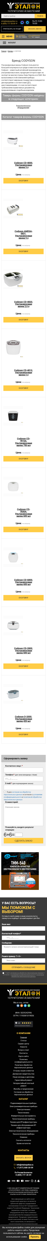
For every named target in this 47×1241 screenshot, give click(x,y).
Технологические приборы (23, 1134)
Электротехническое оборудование (23, 1131)
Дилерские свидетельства (23, 1074)
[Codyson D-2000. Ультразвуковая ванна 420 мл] (13, 694)
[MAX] (22, 22)
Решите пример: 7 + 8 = (11, 956)
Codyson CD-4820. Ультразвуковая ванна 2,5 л (23, 304)
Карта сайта (23, 1056)
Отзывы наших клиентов (23, 1071)
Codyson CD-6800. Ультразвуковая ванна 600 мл (23, 582)
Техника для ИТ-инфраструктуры (23, 1122)
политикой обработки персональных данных (27, 975)
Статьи (23, 1041)
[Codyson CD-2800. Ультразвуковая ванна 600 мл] (13, 625)
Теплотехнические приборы (23, 1119)
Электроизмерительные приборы (23, 1106)
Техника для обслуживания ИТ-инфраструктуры (23, 1126)
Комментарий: (11, 802)
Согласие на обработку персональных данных (23, 1093)
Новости (23, 1047)
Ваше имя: (6, 924)
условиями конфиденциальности (23, 975)
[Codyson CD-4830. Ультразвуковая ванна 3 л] (13, 140)
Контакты (23, 1053)
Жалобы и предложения (23, 1089)
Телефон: (21, 775)
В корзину (23, 181)
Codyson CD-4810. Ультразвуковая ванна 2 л (23, 372)
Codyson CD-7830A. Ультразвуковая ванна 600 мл (23, 512)
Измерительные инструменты (23, 1116)
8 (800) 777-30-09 (8, 24)
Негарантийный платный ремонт (23, 1084)
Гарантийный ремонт (23, 1080)
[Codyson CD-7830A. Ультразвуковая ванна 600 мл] (13, 486)
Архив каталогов (24, 1143)
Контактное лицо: (14, 766)
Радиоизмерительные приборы (23, 1103)
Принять (35, 1237)
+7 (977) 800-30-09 (25, 1168)
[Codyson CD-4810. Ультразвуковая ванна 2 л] (13, 347)
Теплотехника (23, 1113)
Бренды (10, 51)
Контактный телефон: (11, 934)
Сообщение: (7, 943)
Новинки (23, 1137)
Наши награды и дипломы (23, 1077)
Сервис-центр (23, 1044)
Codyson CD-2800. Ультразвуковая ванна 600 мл (23, 650)
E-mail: (19, 783)
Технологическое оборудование (23, 107)
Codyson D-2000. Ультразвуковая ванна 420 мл (23, 719)
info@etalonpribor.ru (9, 21)
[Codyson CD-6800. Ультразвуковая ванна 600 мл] (13, 557)
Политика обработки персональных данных (23, 1066)
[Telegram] (27, 22)
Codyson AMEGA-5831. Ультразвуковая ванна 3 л (23, 234)
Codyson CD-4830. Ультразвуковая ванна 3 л (23, 165)
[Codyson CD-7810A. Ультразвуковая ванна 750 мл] (13, 416)
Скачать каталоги (23, 1140)
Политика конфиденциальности (23, 1060)
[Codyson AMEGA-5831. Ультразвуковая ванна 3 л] (13, 208)
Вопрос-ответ (23, 1050)
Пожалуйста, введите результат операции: (19, 828)
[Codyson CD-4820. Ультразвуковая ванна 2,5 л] (13, 279)
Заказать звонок (35, 29)
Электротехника (23, 1110)
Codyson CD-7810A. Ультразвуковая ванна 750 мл (23, 442)
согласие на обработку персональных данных (26, 973)
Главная (3, 51)
